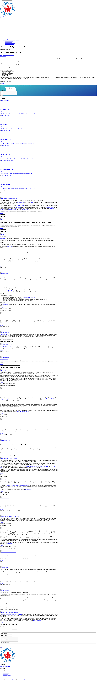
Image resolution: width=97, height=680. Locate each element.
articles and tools (18, 207)
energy (5, 399)
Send (2, 95)
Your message (2, 90)
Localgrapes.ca (10, 543)
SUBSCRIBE (14, 629)
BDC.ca (5, 211)
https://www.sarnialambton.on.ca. (23, 411)
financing (32, 202)
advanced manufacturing (50, 398)
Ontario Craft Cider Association (6, 346)
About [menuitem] (6, 32)
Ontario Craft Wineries (4, 334)
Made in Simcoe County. (37, 620)
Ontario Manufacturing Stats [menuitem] (10, 43)
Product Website (3, 56)
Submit (8, 642)
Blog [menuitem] (6, 31)
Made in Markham (28, 489)
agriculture (14, 399)
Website (1, 213)
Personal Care (11, 55)
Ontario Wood (3, 238)
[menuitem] (6, 22)
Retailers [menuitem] (6, 28)
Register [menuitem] (6, 25)
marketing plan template (25, 209)
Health (47, 466)
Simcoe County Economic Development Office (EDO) (12, 614)
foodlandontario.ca (5, 304)
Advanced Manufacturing (32, 466)
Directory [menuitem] (6, 26)
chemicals (9, 399)
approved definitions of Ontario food (28, 297)
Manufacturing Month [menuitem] (9, 41)
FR (1, 17)
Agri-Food (26, 466)
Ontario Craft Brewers (4, 359)
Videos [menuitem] (6, 38)
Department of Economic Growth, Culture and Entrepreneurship (17, 485)
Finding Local (10, 290)
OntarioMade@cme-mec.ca (5, 666)
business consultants (21, 205)
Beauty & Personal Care (4, 55)
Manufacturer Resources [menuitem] (9, 44)
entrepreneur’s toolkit (49, 207)
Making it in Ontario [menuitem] (8, 39)
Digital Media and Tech (42, 466)
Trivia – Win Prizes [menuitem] (8, 42)
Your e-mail (2, 87)
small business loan (20, 202)
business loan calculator (12, 209)
